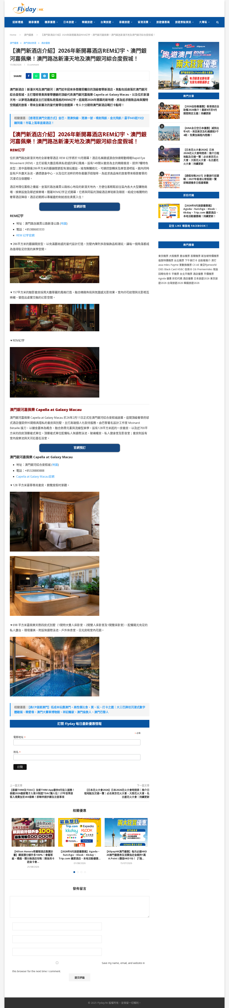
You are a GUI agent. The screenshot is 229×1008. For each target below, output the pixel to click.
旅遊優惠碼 (163, 22)
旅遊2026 (194, 283)
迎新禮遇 (18, 22)
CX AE (196, 264)
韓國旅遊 (87, 22)
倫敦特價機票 (165, 260)
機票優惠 (50, 22)
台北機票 (179, 260)
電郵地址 (19, 737)
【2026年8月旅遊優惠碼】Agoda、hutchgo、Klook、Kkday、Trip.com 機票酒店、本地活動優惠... (80, 855)
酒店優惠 (45, 43)
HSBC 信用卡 (184, 269)
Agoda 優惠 (165, 278)
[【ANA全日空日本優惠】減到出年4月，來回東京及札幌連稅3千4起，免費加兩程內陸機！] (169, 133)
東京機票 (163, 256)
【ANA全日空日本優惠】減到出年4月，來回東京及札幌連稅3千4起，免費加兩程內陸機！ (201, 131)
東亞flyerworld (208, 264)
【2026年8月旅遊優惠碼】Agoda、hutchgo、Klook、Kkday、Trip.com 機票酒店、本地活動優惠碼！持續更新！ (200, 211)
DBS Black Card (167, 269)
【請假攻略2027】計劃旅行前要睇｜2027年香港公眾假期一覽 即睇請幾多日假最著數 (201, 179)
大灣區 (203, 22)
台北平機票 (186, 273)
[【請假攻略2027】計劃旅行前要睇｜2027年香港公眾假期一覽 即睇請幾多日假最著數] (169, 181)
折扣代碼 (177, 278)
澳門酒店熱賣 (29, 43)
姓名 (17, 752)
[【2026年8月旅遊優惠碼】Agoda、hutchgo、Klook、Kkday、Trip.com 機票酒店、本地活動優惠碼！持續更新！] (79, 832)
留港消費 (143, 22)
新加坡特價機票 (210, 256)
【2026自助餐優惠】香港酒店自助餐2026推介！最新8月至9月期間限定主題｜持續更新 (201, 110)
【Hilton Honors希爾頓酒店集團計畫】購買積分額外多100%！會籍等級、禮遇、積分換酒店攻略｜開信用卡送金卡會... (33, 857)
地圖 (64, 223)
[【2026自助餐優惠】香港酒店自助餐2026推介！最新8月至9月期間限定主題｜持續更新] (169, 112)
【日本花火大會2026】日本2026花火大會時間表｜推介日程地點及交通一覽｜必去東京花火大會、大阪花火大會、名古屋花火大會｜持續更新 (201, 156)
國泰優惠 (34, 22)
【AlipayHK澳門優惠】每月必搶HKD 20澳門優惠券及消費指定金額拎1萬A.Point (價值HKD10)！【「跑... (126, 855)
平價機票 (209, 273)
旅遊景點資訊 (183, 22)
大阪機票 (174, 256)
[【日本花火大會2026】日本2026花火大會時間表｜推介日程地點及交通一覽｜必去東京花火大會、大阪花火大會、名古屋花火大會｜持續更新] (169, 155)
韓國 (186, 283)
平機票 (176, 273)
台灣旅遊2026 (175, 283)
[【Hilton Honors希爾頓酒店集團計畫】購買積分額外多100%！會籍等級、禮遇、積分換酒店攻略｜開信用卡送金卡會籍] (33, 832)
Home (13, 34)
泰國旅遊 (124, 22)
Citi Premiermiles (202, 269)
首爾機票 (196, 256)
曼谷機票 (185, 256)
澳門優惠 (28, 34)
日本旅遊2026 (201, 278)
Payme (174, 264)
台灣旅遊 (106, 22)
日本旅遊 (68, 22)
